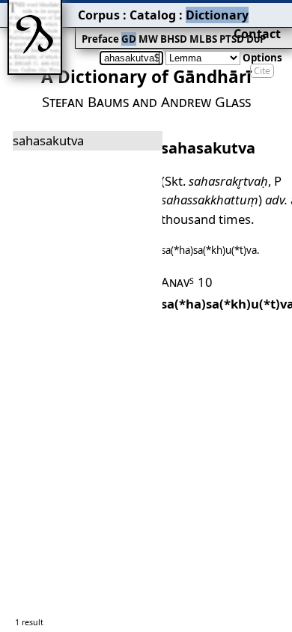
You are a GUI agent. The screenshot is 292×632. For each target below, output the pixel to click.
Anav (178, 282)
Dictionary (217, 15)
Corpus (99, 15)
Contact (257, 33)
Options (262, 57)
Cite (262, 70)
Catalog (153, 15)
